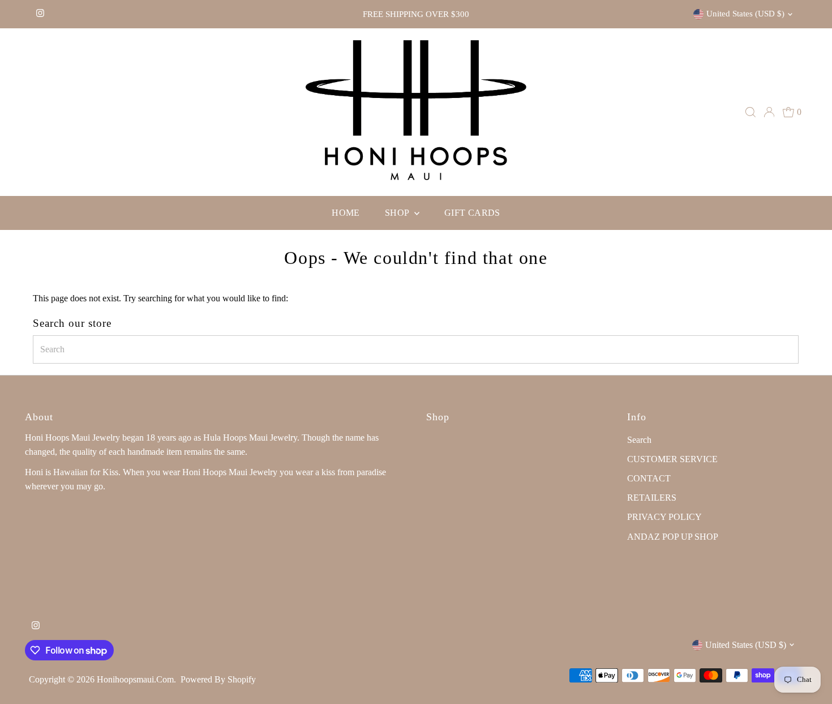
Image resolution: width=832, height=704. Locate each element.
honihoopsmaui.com (135, 679)
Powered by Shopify (218, 679)
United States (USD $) (745, 13)
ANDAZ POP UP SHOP (672, 536)
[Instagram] (40, 14)
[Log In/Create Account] (769, 112)
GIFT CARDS (472, 212)
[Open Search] (750, 112)
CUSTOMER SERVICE (672, 459)
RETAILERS (651, 497)
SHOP (398, 212)
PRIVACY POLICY (664, 517)
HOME (346, 212)
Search (639, 440)
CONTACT (649, 478)
